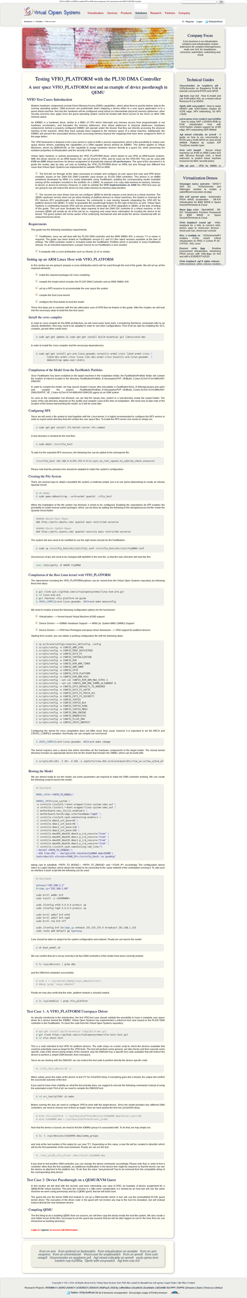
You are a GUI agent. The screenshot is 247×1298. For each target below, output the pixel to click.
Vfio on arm (186, 165)
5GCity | (115, 1287)
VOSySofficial (215, 22)
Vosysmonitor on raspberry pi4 (70, 1257)
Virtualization (95, 13)
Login (199, 21)
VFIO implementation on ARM (120, 185)
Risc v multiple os (189, 235)
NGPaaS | (105, 1287)
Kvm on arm (47, 1251)
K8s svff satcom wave (192, 196)
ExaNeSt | (138, 1287)
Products (126, 13)
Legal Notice (171, 1282)
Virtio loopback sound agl (195, 222)
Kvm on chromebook (67, 1254)
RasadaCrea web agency (151, 1282)
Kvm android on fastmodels (77, 1251)
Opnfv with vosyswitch (100, 1260)
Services (112, 13)
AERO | (62, 1287)
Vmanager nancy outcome (194, 184)
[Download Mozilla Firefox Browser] (174, 1292)
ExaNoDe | (150, 1287)
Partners (170, 13)
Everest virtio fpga (192, 248)
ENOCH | (95, 1287)
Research (155, 13)
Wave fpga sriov (188, 209)
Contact (191, 1282)
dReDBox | (126, 1287)
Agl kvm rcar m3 (129, 1260)
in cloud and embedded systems (50, 49)
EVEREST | (83, 1287)
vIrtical (218, 1287)
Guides (39, 21)
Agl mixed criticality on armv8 (114, 1257)
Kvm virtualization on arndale (118, 1251)
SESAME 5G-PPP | (166, 1287)
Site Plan (182, 1282)
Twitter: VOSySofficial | (83, 1292)
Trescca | (209, 1287)
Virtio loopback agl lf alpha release (199, 261)
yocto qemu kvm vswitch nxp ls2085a (200, 119)
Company (184, 13)
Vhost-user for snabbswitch (102, 1254)
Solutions (141, 13)
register (45, 1230)
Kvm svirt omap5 (190, 150)
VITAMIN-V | (51, 1287)
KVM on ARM (38, 161)
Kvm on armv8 (133, 1254)
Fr (183, 21)
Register (190, 21)
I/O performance (122, 161)
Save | (200, 1287)
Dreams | (191, 1287)
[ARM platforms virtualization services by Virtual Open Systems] (52, 16)
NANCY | (72, 1287)
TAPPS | (181, 1287)
